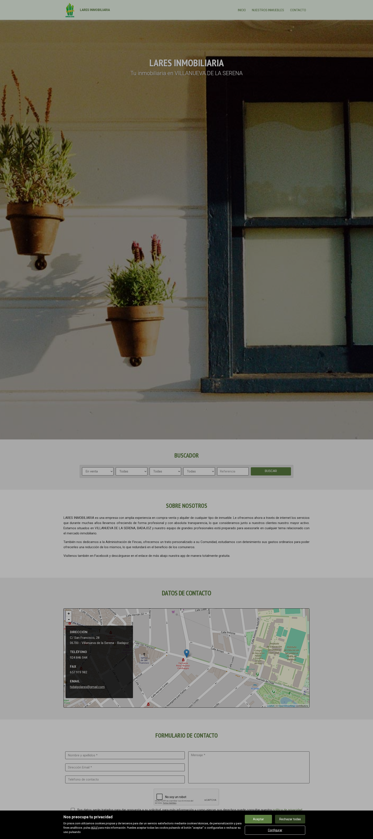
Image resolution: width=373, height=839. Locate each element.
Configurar (275, 830)
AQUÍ (94, 827)
